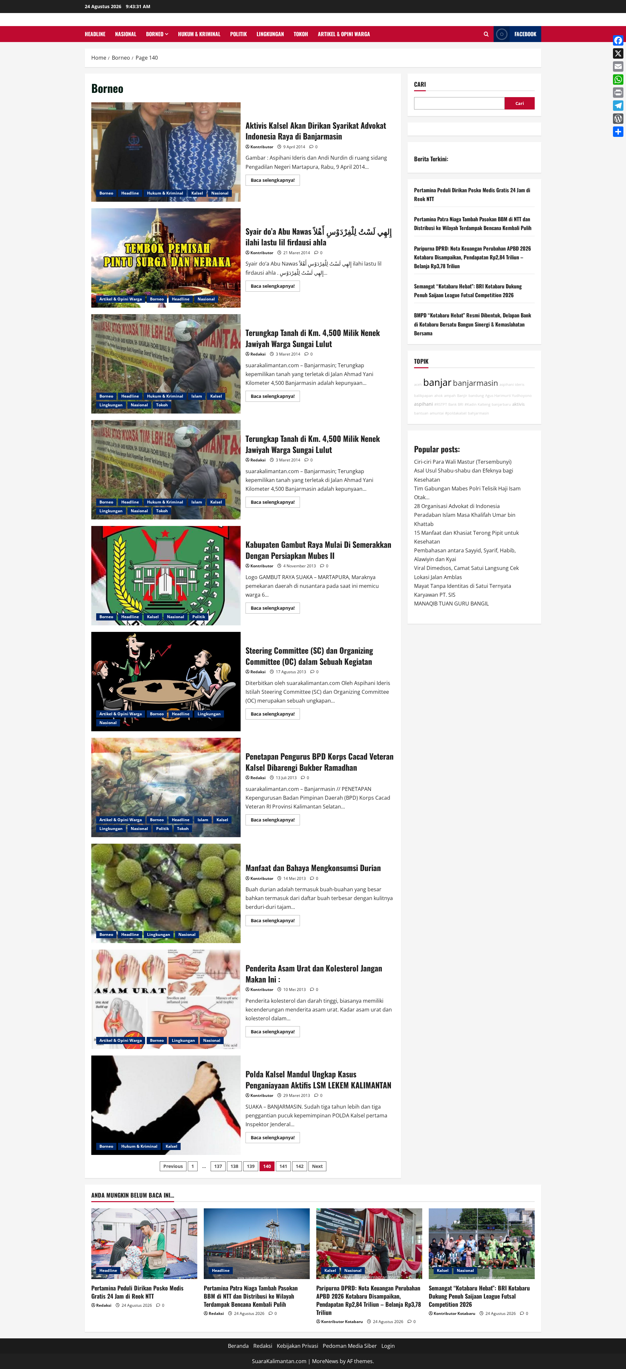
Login (388, 1345)
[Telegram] (618, 105)
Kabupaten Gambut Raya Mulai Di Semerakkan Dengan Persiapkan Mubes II (166, 575)
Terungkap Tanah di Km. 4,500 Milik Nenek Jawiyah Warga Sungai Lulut (166, 364)
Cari (420, 84)
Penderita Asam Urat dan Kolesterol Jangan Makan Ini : (166, 999)
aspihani (423, 404)
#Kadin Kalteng (477, 404)
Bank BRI (455, 404)
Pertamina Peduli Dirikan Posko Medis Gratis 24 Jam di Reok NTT (137, 1292)
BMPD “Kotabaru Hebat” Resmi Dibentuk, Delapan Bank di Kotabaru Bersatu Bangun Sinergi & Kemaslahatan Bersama (472, 324)
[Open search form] (486, 34)
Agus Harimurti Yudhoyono (508, 395)
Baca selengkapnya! (275, 181)
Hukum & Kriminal (199, 34)
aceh (418, 384)
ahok (438, 395)
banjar (437, 382)
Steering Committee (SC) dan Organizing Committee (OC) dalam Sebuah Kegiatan (166, 681)
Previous (173, 1166)
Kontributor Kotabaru (342, 1321)
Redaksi (258, 354)
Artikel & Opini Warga (344, 34)
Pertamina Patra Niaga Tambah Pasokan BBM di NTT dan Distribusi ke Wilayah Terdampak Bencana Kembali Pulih (251, 1296)
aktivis (518, 404)
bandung (476, 395)
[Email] (618, 66)
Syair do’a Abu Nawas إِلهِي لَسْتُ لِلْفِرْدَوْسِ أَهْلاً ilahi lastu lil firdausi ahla (166, 258)
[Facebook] (618, 40)
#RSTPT (440, 404)
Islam (196, 396)
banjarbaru (501, 404)
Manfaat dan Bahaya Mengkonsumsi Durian (166, 893)
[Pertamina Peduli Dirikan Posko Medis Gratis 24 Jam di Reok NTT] (144, 1243)
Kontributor (261, 147)
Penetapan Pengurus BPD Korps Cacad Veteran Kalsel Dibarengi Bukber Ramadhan (166, 787)
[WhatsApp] (618, 79)
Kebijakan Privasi (297, 1345)
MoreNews (325, 1361)
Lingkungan (270, 34)
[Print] (618, 92)
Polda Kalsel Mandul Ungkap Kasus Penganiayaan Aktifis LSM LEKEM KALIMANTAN (166, 1105)
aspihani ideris (511, 384)
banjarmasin (475, 383)
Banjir (462, 395)
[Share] (618, 131)
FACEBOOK (525, 34)
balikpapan (423, 395)
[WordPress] (618, 118)
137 (218, 1166)
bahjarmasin (478, 413)
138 (234, 1166)
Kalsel (197, 193)
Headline (95, 34)
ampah (450, 395)
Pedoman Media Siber (350, 1345)
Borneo (154, 34)
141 (283, 1166)
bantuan (421, 413)
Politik (238, 34)
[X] (618, 53)
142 (300, 1166)
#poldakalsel (456, 413)
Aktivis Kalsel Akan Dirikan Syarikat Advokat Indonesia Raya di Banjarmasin (166, 152)
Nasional (125, 34)
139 (251, 1166)
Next (317, 1166)
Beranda (238, 1345)
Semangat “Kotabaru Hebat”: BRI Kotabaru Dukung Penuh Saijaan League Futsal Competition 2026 (479, 1296)
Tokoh (301, 34)
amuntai (437, 413)
